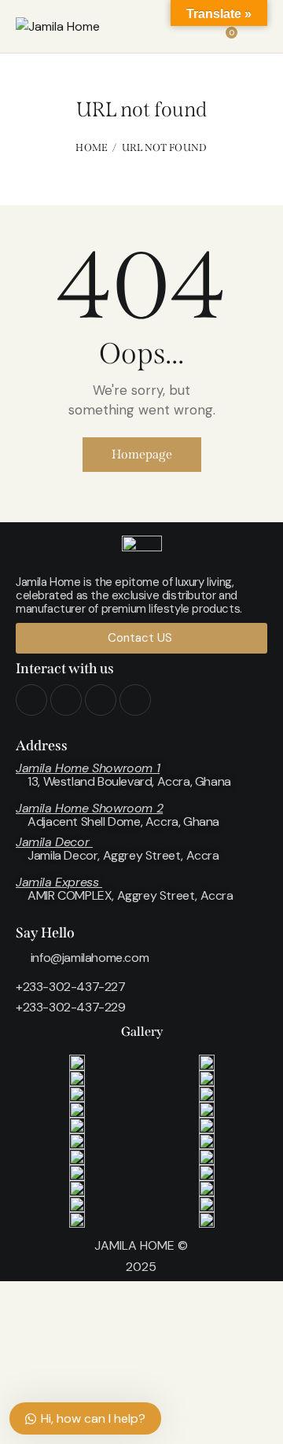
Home (91, 147)
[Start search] (256, 29)
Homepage (142, 454)
